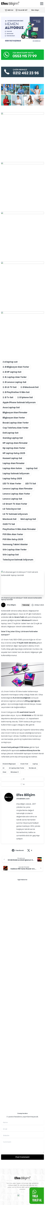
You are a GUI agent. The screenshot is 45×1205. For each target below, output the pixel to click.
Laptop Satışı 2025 (12, 478)
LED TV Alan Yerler (12, 483)
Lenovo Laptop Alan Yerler (16, 493)
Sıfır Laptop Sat (11, 554)
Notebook (32, 768)
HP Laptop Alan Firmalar (15, 443)
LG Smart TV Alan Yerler (15, 503)
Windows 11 (14, 772)
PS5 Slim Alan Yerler (13, 534)
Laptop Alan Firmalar (13, 463)
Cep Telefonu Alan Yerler (15, 427)
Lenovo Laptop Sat (12, 498)
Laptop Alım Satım (12, 468)
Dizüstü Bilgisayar (9, 764)
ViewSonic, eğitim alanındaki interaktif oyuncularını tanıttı (22, 999)
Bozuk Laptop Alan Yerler (16, 422)
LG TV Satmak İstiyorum (15, 514)
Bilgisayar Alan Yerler (14, 417)
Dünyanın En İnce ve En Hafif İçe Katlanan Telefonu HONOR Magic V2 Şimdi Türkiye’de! (21, 922)
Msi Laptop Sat (28, 519)
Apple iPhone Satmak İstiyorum (19, 402)
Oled (4, 772)
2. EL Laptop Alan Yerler (15, 377)
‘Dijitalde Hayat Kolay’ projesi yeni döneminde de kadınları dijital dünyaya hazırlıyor (21, 1063)
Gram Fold (24, 764)
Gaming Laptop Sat (13, 437)
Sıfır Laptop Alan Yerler (15, 549)
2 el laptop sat (10, 361)
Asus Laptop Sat (11, 407)
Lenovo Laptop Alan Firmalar (18, 488)
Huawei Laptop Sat (12, 458)
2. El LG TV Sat (10, 387)
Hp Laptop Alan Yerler (14, 448)
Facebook (20, 850)
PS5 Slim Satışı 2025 (13, 539)
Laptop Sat (31, 468)
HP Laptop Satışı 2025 (14, 453)
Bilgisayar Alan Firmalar (15, 412)
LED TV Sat (30, 483)
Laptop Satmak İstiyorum (16, 473)
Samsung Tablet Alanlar (15, 544)
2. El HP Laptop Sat (12, 371)
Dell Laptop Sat (10, 432)
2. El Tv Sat (8, 397)
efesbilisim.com (22, 799)
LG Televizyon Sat (12, 508)
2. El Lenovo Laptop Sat (14, 382)
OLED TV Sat (9, 524)
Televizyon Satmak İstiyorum (18, 559)
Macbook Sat (9, 519)
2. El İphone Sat (25, 397)
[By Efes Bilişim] (5, 910)
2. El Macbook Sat (30, 387)
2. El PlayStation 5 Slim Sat (16, 392)
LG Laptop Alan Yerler (16, 768)
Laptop (35, 764)
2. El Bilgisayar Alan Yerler (16, 366)
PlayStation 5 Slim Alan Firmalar (19, 529)
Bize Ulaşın (35, 10)
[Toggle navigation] (42, 3)
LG (3, 768)
